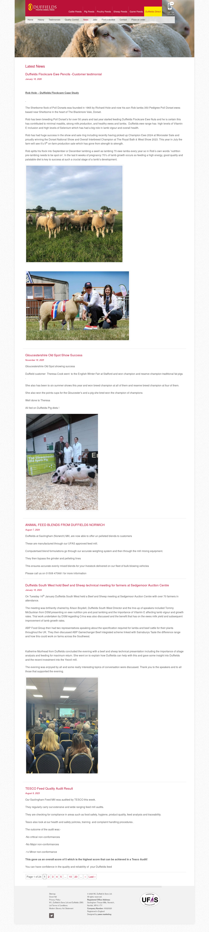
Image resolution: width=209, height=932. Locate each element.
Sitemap (52, 893)
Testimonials (54, 19)
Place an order (138, 19)
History (41, 19)
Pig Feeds (89, 11)
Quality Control (72, 19)
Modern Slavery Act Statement (61, 908)
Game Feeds (136, 11)
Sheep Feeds (120, 11)
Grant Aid (53, 896)
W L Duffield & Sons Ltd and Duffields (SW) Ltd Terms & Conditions (66, 904)
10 (70, 876)
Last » (92, 876)
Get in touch (170, 13)
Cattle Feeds (75, 11)
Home (30, 19)
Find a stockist (108, 19)
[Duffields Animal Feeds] (42, 13)
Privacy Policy (54, 899)
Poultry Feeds (104, 11)
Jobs (95, 19)
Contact (123, 19)
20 (75, 876)
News (85, 19)
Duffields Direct (153, 11)
